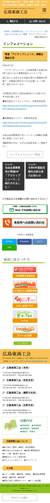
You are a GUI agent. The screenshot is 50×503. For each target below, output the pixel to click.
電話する (14, 21)
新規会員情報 (39, 474)
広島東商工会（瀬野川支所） (22, 392)
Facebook (25, 241)
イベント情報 (9, 474)
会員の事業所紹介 (32, 450)
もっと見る (22, 343)
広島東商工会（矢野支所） (21, 405)
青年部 (13, 477)
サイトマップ (31, 460)
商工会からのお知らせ (13, 450)
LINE (9, 247)
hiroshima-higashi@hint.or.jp (35, 361)
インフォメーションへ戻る (25, 154)
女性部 (22, 477)
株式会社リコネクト (32, 490)
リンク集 (7, 454)
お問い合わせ (39, 21)
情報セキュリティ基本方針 (15, 457)
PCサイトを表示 (20, 498)
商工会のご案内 (10, 447)
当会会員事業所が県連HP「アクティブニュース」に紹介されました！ (12, 176)
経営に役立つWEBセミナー (15, 480)
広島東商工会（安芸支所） (21, 380)
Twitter (10, 241)
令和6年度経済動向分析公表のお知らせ (36, 170)
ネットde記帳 (35, 480)
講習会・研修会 (24, 474)
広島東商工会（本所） (19, 367)
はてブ (40, 241)
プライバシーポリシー (13, 460)
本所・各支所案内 (27, 447)
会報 (5, 477)
